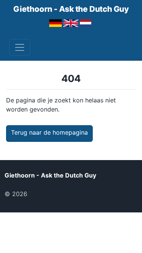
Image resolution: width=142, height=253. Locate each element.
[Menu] (19, 47)
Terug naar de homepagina (49, 132)
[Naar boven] (41, 194)
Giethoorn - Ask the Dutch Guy (71, 9)
